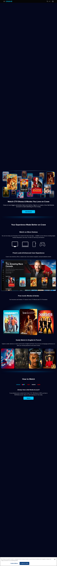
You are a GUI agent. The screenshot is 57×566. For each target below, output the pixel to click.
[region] (28, 561)
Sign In (28, 398)
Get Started (28, 211)
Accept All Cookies (24, 563)
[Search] (47, 1)
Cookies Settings (14, 563)
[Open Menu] (4, 1)
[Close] (54, 559)
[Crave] (26, 1)
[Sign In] (53, 1)
